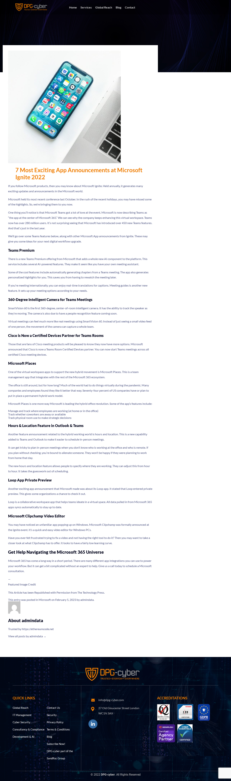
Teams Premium (36, 259)
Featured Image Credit (22, 584)
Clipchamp (108, 524)
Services (86, 7)
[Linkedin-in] (92, 723)
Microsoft (45, 599)
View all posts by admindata (27, 636)
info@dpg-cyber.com (111, 700)
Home (73, 7)
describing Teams (133, 212)
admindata (87, 599)
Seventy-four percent (95, 390)
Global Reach (103, 7)
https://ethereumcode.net (38, 629)
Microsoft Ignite (92, 186)
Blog (118, 7)
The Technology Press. (91, 592)
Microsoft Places (110, 372)
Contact (130, 7)
